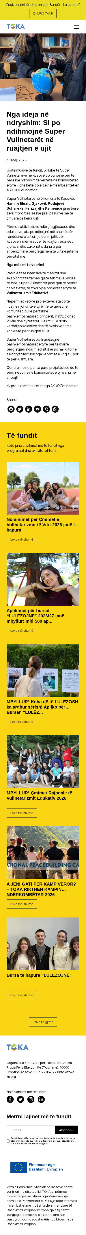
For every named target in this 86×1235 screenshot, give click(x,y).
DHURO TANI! (43, 13)
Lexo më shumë (21, 539)
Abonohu (66, 1130)
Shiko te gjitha (43, 1022)
